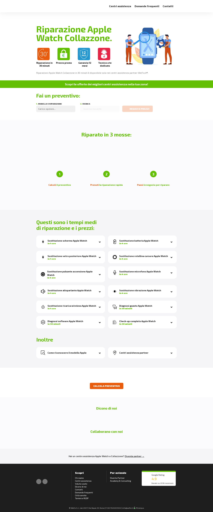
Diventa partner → (134, 456)
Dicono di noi (81, 486)
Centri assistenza (120, 6)
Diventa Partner (117, 478)
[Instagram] (45, 481)
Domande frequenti (147, 6)
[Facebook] (38, 481)
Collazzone (117, 456)
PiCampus (140, 508)
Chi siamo (79, 478)
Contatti (168, 6)
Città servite (81, 495)
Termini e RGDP (82, 498)
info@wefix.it (127, 508)
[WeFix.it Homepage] (39, 473)
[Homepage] (39, 4)
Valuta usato (81, 483)
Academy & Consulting (120, 481)
